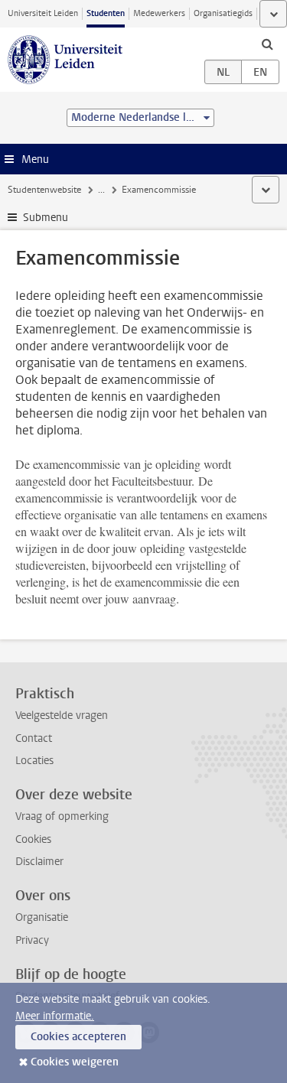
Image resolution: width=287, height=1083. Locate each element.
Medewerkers (159, 13)
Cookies (33, 839)
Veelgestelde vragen (61, 715)
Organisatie (41, 917)
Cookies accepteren (78, 1036)
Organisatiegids (223, 13)
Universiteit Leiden (43, 13)
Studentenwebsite (44, 190)
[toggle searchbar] (267, 43)
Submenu (45, 217)
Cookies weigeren (75, 1062)
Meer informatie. (54, 1016)
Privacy (32, 940)
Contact (33, 738)
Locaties (34, 760)
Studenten (105, 13)
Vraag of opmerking (62, 816)
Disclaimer (39, 861)
